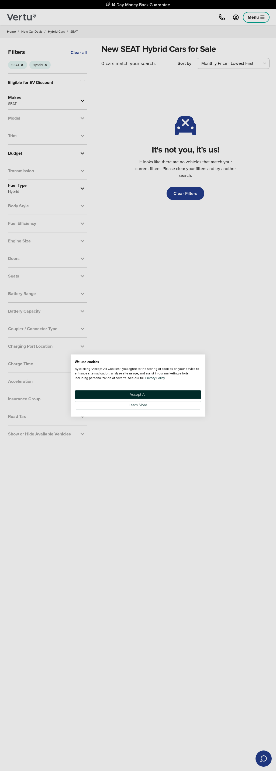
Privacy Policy (155, 378)
